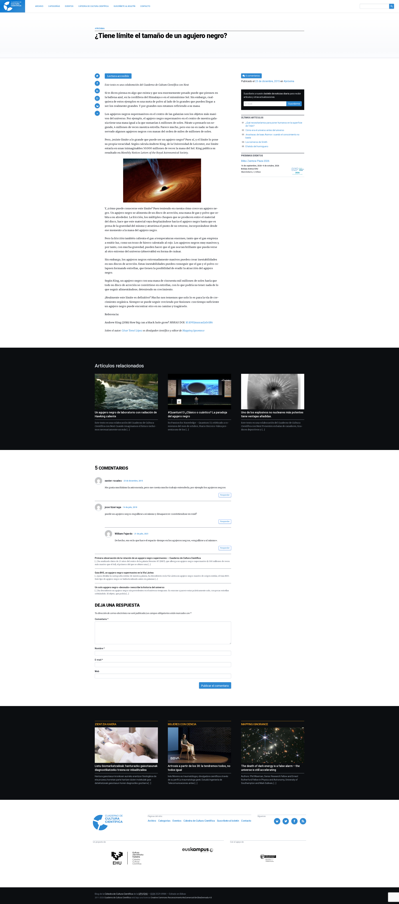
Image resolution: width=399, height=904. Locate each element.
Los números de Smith (256, 142)
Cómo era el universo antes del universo (264, 130)
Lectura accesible (118, 76)
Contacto (246, 820)
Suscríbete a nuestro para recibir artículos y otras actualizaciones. (272, 95)
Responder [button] (225, 495)
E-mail (99, 660)
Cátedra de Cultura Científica (199, 820)
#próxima (100, 28)
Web (97, 671)
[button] (97, 75)
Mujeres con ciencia (182, 724)
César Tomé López (132, 330)
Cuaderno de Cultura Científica (117, 898)
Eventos (177, 820)
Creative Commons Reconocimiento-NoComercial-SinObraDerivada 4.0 (181, 898)
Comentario (101, 619)
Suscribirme (294, 103)
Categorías (164, 820)
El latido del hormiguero (256, 146)
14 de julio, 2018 (130, 507)
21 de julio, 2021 (141, 534)
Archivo (152, 820)
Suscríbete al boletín (228, 820)
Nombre (99, 648)
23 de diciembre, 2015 (133, 481)
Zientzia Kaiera (105, 724)
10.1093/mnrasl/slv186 (199, 322)
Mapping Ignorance (193, 330)
